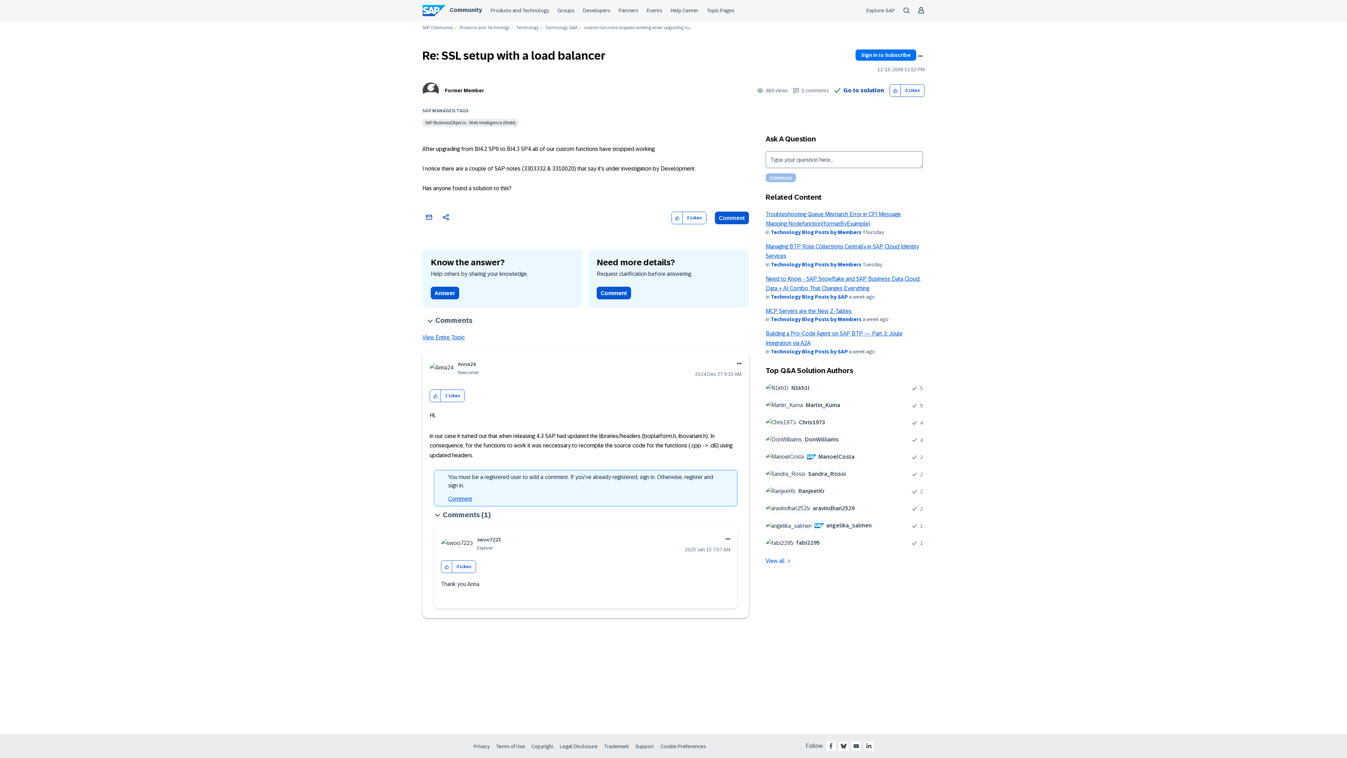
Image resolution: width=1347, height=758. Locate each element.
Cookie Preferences (683, 746)
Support (644, 746)
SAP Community (437, 28)
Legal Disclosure (579, 746)
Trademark (616, 746)
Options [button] (920, 56)
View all (775, 561)
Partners (628, 10)
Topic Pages (721, 10)
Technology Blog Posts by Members (816, 232)
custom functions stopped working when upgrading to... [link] (637, 28)
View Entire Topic (443, 337)
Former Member (464, 90)
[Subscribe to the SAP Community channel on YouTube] (856, 746)
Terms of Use (510, 746)
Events (654, 10)
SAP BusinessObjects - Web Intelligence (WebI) (470, 122)
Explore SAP (880, 10)
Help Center (684, 10)
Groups (566, 10)
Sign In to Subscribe (886, 55)
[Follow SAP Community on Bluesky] (843, 746)
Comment (732, 218)
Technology (527, 28)
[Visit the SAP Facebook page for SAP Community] (831, 746)
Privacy (482, 746)
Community (466, 10)
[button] (895, 91)
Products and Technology (520, 10)
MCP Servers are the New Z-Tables (809, 311)
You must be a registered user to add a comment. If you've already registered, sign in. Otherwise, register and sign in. (580, 481)
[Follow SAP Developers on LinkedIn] (869, 746)
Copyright (542, 746)
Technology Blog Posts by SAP (809, 297)
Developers (596, 10)
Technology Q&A (561, 28)
